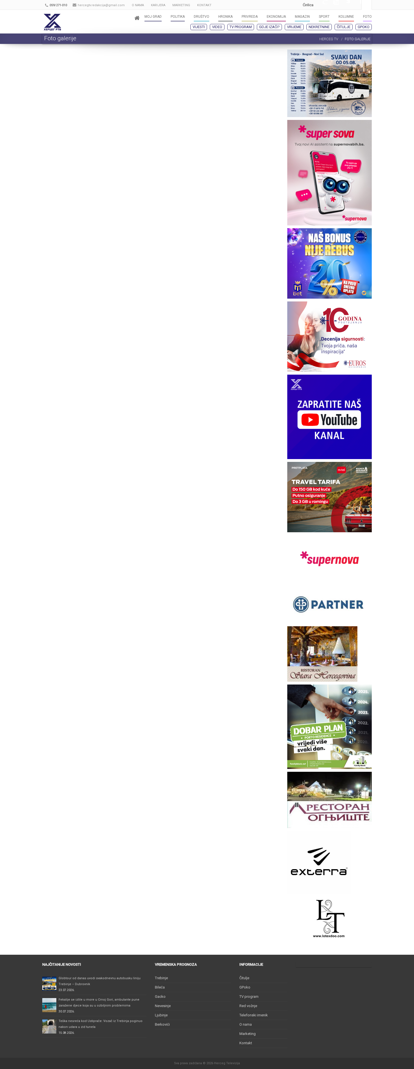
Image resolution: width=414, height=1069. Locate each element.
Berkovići (162, 1024)
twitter (344, 5)
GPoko (364, 27)
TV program (241, 27)
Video (217, 27)
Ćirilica (308, 5)
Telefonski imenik (253, 1015)
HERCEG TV (328, 39)
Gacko (160, 996)
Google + (322, 5)
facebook (355, 5)
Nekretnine (319, 27)
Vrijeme (294, 27)
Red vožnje (248, 1006)
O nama (245, 1024)
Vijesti (199, 27)
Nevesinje (163, 1006)
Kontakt (245, 1043)
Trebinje (161, 978)
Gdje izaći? (269, 27)
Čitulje (343, 27)
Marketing (247, 1034)
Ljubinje (161, 1015)
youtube (333, 5)
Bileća (160, 987)
